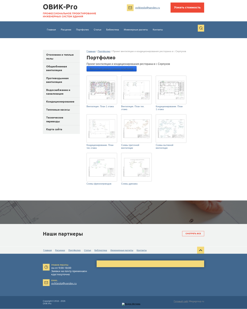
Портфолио (104, 51)
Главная (91, 51)
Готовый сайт (181, 301)
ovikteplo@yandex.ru (147, 7)
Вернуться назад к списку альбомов (111, 68)
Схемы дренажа (129, 183)
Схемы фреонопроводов (99, 183)
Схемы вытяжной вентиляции (164, 146)
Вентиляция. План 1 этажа (100, 106)
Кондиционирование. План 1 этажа (169, 108)
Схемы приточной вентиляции (130, 146)
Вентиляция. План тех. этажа (133, 108)
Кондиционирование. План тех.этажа (100, 146)
